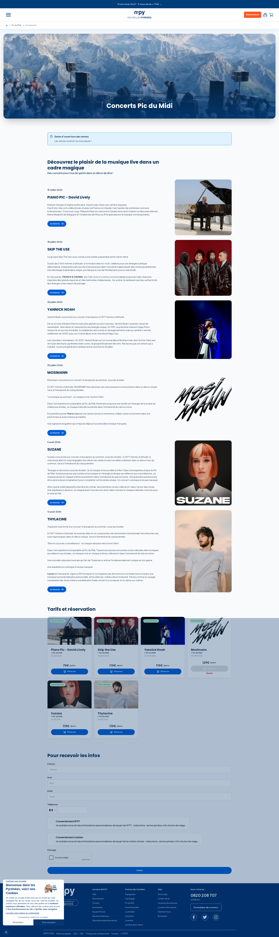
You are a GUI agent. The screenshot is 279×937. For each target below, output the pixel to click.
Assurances (97, 907)
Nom (49, 777)
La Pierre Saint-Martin (134, 925)
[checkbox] (51, 821)
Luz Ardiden (130, 912)
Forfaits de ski (164, 899)
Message (51, 850)
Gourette (129, 920)
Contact (95, 903)
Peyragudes (130, 894)
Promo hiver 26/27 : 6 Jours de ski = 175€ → (140, 4)
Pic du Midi (129, 903)
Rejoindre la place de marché (104, 920)
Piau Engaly (130, 899)
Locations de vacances (167, 903)
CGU (75, 934)
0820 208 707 (204, 895)
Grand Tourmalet (132, 907)
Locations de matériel (167, 907)
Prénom (51, 764)
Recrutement (98, 899)
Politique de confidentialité (97, 934)
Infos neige (162, 894)
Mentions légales (63, 934)
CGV (82, 934)
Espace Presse (98, 912)
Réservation (252, 14)
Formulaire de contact (206, 907)
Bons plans (162, 916)
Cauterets (129, 916)
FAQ (94, 894)
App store (67, 904)
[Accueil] (8, 25)
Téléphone (52, 804)
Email (49, 791)
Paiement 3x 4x (164, 912)
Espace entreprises (100, 916)
